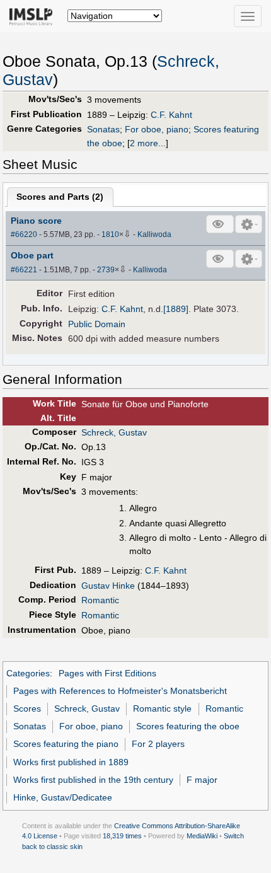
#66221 (24, 269)
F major (202, 780)
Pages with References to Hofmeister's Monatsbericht (120, 691)
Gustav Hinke (108, 586)
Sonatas (103, 129)
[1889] (175, 309)
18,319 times (122, 836)
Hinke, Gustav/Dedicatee (62, 797)
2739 (106, 269)
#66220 (24, 234)
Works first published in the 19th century (93, 780)
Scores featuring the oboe (187, 726)
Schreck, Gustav (114, 432)
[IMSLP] (33, 16)
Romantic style (162, 708)
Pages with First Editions (107, 673)
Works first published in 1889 (71, 762)
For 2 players (158, 744)
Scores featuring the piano (65, 744)
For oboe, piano (156, 129)
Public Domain (96, 324)
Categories (28, 673)
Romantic (100, 600)
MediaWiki (202, 836)
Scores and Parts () (59, 197)
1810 (110, 234)
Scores (27, 708)
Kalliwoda (154, 234)
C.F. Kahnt (171, 115)
